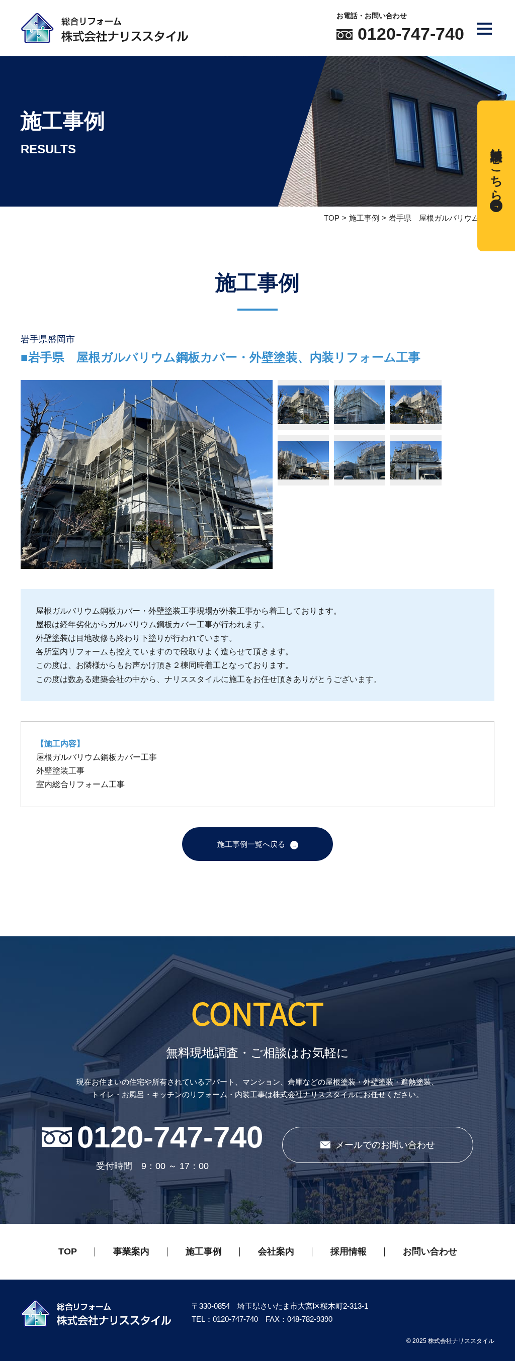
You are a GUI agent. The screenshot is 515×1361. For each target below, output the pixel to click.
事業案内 (131, 1251)
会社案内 (276, 1251)
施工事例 (364, 218)
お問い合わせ (430, 1251)
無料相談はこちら (496, 167)
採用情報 (348, 1251)
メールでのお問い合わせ (385, 1145)
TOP (331, 218)
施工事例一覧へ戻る (251, 844)
